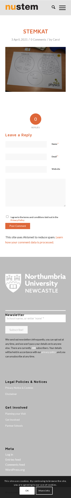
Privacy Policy (17, 220)
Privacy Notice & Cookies (19, 387)
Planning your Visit (15, 413)
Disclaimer (11, 393)
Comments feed (15, 464)
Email (55, 156)
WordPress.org (15, 469)
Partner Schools (14, 425)
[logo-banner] (29, 7)
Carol (56, 39)
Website (56, 169)
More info (44, 490)
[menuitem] (51, 7)
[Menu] (60, 7)
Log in (9, 454)
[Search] (51, 7)
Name (55, 143)
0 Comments (38, 39)
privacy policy (48, 352)
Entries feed (13, 459)
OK (27, 490)
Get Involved (12, 419)
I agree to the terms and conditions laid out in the (34, 219)
